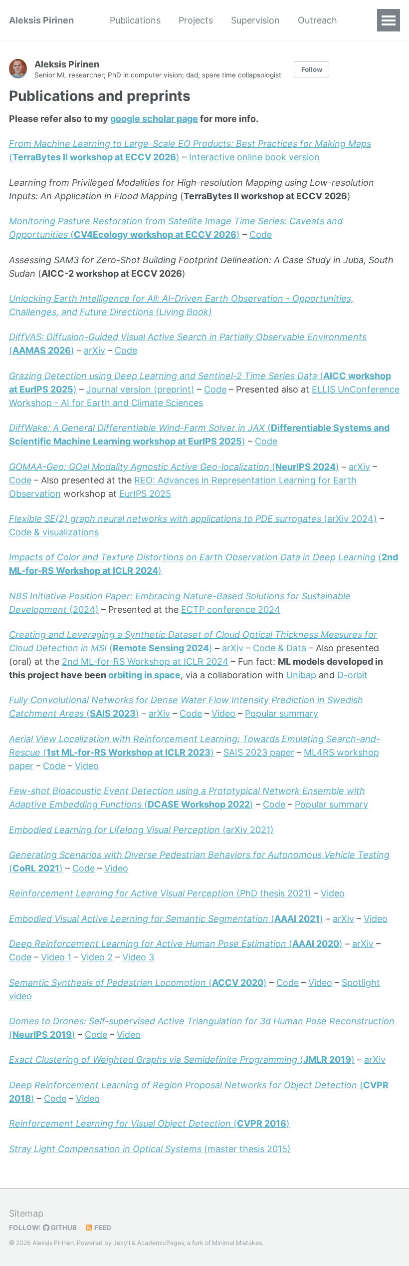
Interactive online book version (254, 157)
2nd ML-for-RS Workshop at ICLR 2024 (145, 661)
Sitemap (26, 1213)
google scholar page (154, 118)
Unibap (301, 675)
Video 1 (56, 957)
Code (260, 234)
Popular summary (281, 713)
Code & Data (279, 648)
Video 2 (97, 957)
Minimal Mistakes (237, 1243)
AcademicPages (160, 1243)
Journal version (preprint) (140, 389)
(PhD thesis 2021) (160, 893)
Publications (135, 20)
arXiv (94, 350)
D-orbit (352, 675)
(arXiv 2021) (141, 830)
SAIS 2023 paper (258, 752)
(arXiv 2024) (193, 518)
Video (223, 713)
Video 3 (138, 957)
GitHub (63, 1228)
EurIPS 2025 (145, 493)
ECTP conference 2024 (230, 609)
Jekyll (121, 1243)
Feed (102, 1228)
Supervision (255, 20)
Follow (311, 69)
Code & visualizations (54, 532)
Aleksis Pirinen (41, 20)
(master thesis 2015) (150, 1149)
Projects (196, 20)
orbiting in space (144, 675)
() (174, 466)
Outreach (317, 20)
